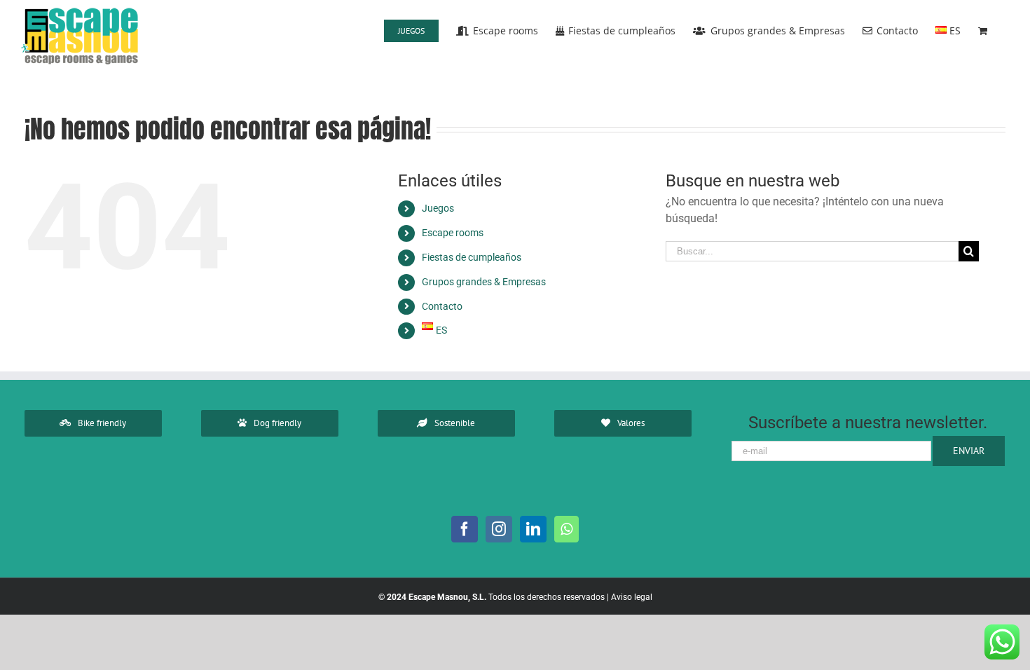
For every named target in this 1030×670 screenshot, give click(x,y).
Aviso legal (631, 597)
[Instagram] (499, 529)
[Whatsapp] (566, 529)
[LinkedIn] (533, 529)
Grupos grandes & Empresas (484, 281)
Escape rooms (452, 232)
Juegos (438, 208)
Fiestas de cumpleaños (471, 257)
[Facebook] (464, 529)
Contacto (442, 306)
